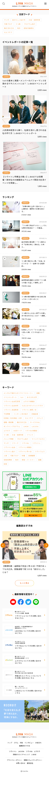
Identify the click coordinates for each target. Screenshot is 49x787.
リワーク (15, 443)
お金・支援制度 (34, 20)
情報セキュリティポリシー (33, 760)
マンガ (6, 20)
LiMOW (26, 427)
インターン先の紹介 (21, 414)
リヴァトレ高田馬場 (11, 410)
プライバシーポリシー (14, 760)
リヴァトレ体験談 (25, 447)
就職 (38, 393)
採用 (5, 464)
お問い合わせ (20, 763)
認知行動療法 (29, 28)
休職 (23, 456)
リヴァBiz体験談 (31, 431)
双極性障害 (8, 460)
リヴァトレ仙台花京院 (12, 402)
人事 (5, 456)
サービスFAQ (34, 422)
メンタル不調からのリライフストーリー (18, 393)
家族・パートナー (28, 460)
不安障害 (7, 414)
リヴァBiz (25, 443)
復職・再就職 (9, 422)
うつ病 (18, 24)
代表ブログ (8, 24)
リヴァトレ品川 (9, 452)
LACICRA (35, 427)
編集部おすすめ (24, 746)
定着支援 (35, 414)
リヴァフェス (40, 452)
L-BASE (33, 755)
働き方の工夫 (9, 28)
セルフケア (8, 32)
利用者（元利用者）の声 (13, 418)
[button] (3, 545)
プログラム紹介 (29, 24)
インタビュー (29, 743)
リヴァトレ (36, 443)
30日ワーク (17, 431)
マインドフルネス (38, 439)
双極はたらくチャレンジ (21, 755)
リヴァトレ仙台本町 (11, 406)
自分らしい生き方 (18, 20)
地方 (19, 28)
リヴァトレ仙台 (9, 447)
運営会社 (30, 763)
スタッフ (40, 418)
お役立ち (38, 743)
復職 (40, 460)
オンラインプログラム (12, 427)
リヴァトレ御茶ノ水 (29, 410)
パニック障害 (9, 439)
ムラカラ (7, 431)
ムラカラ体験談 (29, 402)
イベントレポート (10, 397)
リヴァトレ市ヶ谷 (25, 452)
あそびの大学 (32, 397)
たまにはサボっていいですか (32, 406)
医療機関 (31, 456)
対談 (21, 743)
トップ (9, 743)
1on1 (22, 397)
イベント (30, 435)
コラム (16, 743)
